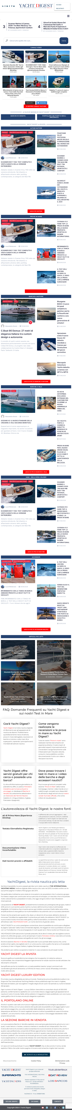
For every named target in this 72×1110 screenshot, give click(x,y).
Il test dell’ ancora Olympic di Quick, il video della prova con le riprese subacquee (63, 275)
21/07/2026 (62, 414)
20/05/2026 (62, 623)
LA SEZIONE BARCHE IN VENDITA (23, 1020)
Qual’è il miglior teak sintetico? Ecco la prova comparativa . (18, 698)
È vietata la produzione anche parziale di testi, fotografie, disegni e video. (34, 1088)
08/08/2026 (62, 285)
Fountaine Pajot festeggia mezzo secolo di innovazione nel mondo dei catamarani (63, 139)
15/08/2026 (25, 326)
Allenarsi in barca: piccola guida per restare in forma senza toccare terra (54, 673)
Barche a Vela (6, 391)
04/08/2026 (62, 596)
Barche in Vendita (20, 942)
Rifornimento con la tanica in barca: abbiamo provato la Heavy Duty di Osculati (63, 252)
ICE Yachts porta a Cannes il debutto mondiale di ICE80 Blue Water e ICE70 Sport (63, 428)
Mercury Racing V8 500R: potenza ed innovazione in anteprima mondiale (54, 698)
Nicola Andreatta (50, 30)
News (30, 132)
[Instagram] (51, 1108)
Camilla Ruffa (51, 677)
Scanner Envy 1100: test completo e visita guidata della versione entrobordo (16, 164)
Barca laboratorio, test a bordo (22, 561)
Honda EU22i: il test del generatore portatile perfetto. (63, 589)
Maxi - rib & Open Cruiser (36, 477)
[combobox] (32, 40)
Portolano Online (48, 936)
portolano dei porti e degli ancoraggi (54, 116)
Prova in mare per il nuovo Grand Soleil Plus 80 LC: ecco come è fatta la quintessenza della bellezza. (63, 454)
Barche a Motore (7, 301)
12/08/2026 (62, 326)
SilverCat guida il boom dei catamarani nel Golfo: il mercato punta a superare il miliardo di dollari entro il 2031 (20, 26)
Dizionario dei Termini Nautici (17, 796)
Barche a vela (36, 387)
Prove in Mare (36, 216)
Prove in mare (6, 135)
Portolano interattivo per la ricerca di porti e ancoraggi (17, 789)
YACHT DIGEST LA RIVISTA (18, 954)
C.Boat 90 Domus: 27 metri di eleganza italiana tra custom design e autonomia (17, 333)
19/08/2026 (62, 205)
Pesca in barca (11, 687)
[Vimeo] (63, 1108)
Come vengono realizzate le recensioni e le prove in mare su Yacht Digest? (52, 730)
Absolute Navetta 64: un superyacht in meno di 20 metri (18, 673)
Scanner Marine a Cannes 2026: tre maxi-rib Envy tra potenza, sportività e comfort (62, 163)
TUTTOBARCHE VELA (7, 692)
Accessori (36, 557)
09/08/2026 (62, 262)
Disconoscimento (9, 1061)
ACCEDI (58, 5)
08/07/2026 (62, 439)
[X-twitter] (59, 1108)
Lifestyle (56, 642)
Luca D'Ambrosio (10, 158)
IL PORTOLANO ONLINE (17, 1000)
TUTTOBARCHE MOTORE (23, 689)
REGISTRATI (60, 8)
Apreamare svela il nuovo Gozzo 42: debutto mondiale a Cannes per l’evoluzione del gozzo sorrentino (62, 342)
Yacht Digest (8, 728)
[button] (68, 16)
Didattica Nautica (47, 642)
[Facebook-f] (55, 1108)
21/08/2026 (62, 149)
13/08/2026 (25, 416)
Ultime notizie (36, 128)
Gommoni (4, 132)
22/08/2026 (24, 158)
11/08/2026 (62, 355)
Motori (63, 684)
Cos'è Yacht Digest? (16, 723)
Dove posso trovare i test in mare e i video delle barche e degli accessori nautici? (52, 775)
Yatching (67, 642)
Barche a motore (36, 296)
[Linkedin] (47, 1108)
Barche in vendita (18, 116)
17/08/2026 (62, 521)
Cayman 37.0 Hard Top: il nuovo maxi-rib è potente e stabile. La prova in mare (63, 512)
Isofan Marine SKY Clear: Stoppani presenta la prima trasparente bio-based (54, 26)
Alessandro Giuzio (15, 31)
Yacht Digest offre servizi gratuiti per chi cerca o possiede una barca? (18, 775)
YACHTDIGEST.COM (20, 922)
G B (15, 655)
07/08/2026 (62, 375)
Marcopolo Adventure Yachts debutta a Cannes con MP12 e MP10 (63, 367)
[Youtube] (43, 1108)
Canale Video (36, 47)
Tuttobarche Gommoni (8, 689)
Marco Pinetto (15, 701)
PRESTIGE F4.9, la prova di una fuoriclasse (18, 652)
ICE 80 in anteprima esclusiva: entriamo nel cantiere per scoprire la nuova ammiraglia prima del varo (63, 401)
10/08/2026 (62, 239)
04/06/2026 (62, 466)
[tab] (18, 722)
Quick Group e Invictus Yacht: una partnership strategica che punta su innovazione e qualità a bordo (63, 611)
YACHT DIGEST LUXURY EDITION (23, 974)
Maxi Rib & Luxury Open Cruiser (18, 132)
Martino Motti (15, 677)
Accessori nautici (6, 561)
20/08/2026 (62, 174)
